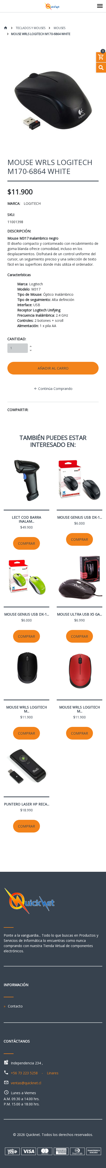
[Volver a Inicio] (6, 28)
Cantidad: (16, 338)
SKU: (11, 214)
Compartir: (17, 409)
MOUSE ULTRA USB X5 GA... (79, 614)
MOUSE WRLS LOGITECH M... (26, 709)
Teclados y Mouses (30, 28)
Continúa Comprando (54, 388)
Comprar (26, 543)
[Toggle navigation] (100, 6)
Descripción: (19, 231)
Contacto (15, 1006)
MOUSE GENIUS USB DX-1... (79, 517)
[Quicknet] (53, 6)
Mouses (59, 28)
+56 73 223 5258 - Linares (34, 1073)
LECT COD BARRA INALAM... (26, 519)
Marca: (13, 203)
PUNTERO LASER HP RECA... (26, 804)
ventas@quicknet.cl (26, 1083)
